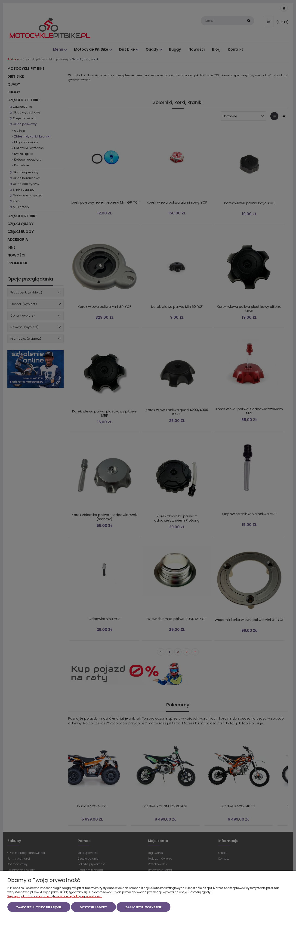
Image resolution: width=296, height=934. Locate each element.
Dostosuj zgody (93, 907)
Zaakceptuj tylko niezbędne (39, 907)
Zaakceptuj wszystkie (143, 907)
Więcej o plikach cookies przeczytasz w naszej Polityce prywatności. (54, 896)
